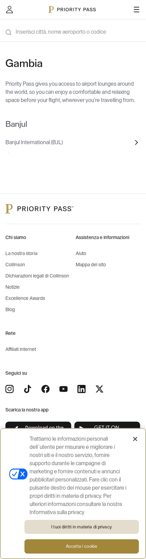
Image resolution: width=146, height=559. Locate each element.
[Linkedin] (81, 389)
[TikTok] (27, 389)
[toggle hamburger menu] (136, 9)
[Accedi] (9, 9)
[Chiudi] (135, 438)
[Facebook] (45, 389)
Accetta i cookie (81, 546)
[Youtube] (63, 389)
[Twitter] (99, 389)
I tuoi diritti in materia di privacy (81, 527)
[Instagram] (9, 389)
